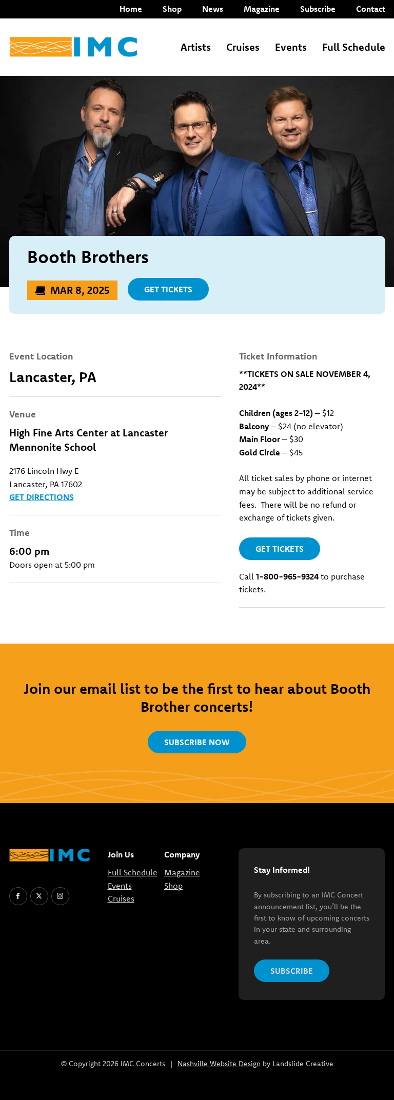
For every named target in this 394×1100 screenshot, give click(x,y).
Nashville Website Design (219, 1063)
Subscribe (318, 9)
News (212, 9)
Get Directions (41, 497)
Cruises (243, 47)
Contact (370, 9)
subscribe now (197, 742)
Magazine (262, 9)
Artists (196, 47)
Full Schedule (353, 47)
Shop (172, 9)
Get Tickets (168, 289)
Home (131, 9)
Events (291, 47)
